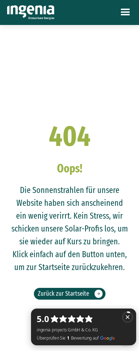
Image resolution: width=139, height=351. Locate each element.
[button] (125, 12)
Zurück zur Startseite (63, 293)
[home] (30, 12)
